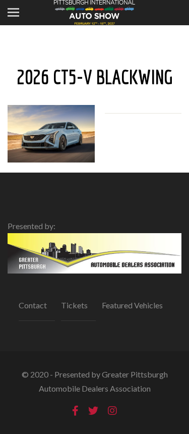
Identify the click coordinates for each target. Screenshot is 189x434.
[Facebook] (75, 410)
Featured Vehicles (132, 305)
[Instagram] (112, 410)
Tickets (74, 305)
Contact (33, 305)
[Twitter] (93, 410)
